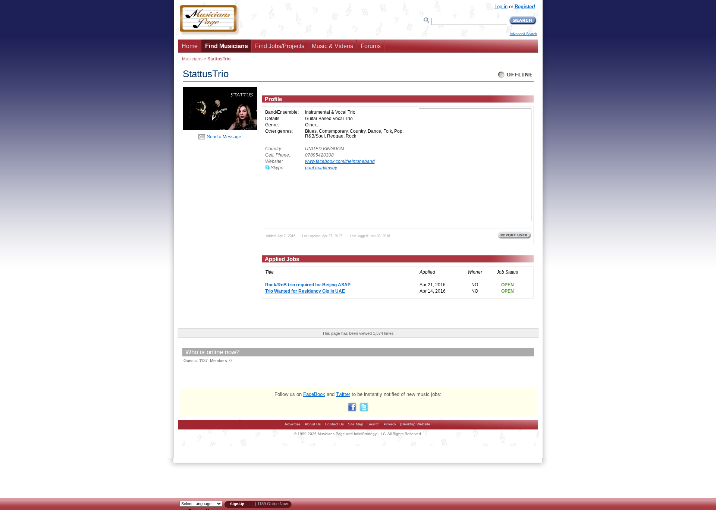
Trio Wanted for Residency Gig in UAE (305, 291)
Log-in (501, 6)
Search (373, 424)
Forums (371, 46)
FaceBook (314, 394)
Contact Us (334, 424)
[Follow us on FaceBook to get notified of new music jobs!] (352, 410)
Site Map (355, 424)
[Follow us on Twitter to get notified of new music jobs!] (363, 410)
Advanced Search (523, 34)
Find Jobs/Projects (279, 46)
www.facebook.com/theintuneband (340, 161)
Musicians (192, 58)
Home (190, 46)
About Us (313, 424)
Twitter (343, 394)
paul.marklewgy (321, 167)
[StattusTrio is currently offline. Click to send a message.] (515, 78)
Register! (525, 6)
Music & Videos (332, 46)
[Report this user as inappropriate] (514, 238)
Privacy (390, 424)
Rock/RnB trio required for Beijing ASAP (308, 284)
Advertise (293, 424)
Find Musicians (226, 46)
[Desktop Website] (415, 424)
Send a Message (224, 136)
